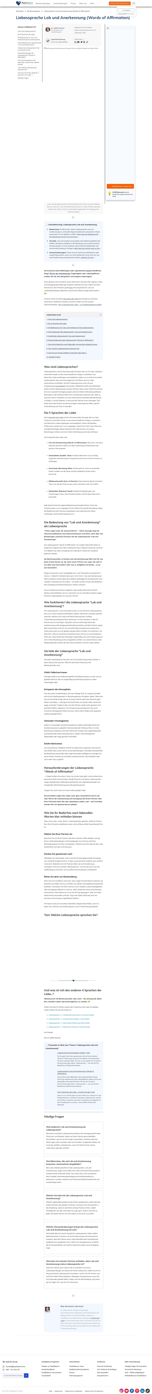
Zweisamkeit (60, 386)
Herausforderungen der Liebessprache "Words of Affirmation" (26, 55)
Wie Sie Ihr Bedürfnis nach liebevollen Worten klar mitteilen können (28, 62)
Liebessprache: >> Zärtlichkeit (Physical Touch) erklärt (69, 1027)
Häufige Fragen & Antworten (136, 1366)
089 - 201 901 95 (13, 1370)
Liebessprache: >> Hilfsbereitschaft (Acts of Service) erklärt (71, 1015)
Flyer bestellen (102, 1372)
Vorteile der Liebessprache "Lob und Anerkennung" (28, 49)
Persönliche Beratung (133, 1369)
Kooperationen (102, 1376)
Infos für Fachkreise (104, 1366)
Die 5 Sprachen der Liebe (26, 34)
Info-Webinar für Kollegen (107, 1369)
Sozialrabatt (46, 1376)
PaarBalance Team (76, 1366)
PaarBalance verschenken (52, 1372)
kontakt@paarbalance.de (15, 1366)
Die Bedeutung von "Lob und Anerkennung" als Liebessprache (29, 39)
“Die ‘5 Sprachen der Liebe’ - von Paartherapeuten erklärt (79, 305)
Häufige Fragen (23, 78)
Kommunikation (87, 27)
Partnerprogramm (76, 1376)
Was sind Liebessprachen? (27, 31)
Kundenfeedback (48, 1369)
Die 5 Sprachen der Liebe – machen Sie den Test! (73, 1099)
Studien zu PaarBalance (51, 1366)
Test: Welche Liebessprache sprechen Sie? (27, 69)
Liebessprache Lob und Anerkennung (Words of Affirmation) (73, 17)
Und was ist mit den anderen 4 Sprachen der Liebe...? (28, 74)
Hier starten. (130, 14)
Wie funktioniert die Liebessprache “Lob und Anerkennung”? (29, 44)
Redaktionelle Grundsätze (79, 1369)
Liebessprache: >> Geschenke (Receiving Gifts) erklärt (69, 1023)
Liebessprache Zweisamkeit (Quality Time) (73, 1060)
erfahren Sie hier (87, 257)
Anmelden (126, 10)
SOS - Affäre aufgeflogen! (134, 1372)
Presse (71, 1372)
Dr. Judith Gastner (58, 28)
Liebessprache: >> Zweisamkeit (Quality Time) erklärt (69, 1019)
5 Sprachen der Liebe (55, 417)
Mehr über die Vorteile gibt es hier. (87, 248)
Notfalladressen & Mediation (136, 1376)
